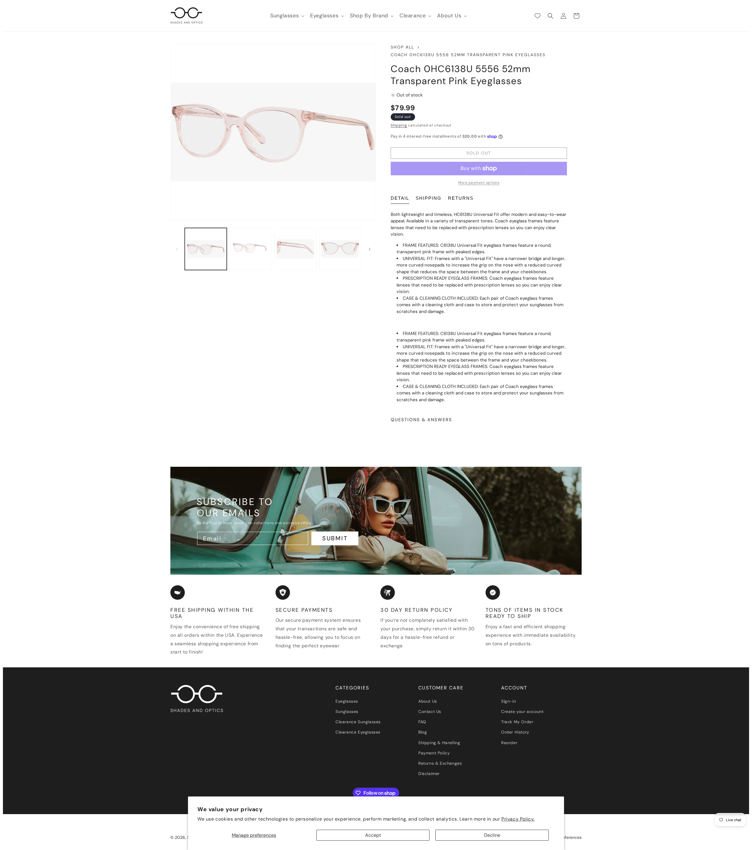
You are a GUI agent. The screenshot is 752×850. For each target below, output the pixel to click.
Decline (492, 835)
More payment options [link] (478, 182)
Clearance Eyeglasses (357, 732)
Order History (515, 732)
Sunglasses (346, 711)
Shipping (399, 125)
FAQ (422, 721)
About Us (427, 701)
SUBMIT (335, 538)
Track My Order (517, 721)
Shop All (402, 47)
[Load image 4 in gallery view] (340, 249)
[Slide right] (369, 249)
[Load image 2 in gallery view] (251, 249)
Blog (422, 732)
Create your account (522, 711)
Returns (461, 198)
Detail (400, 198)
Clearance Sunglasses (358, 721)
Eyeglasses (346, 701)
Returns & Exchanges (440, 763)
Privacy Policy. (518, 819)
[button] (287, 16)
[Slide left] (176, 249)
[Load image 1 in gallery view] (206, 249)
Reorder (509, 742)
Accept (373, 835)
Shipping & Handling (439, 742)
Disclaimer (429, 773)
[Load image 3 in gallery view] (295, 249)
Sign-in (508, 701)
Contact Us (429, 711)
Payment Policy (434, 753)
